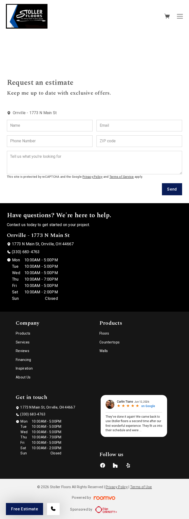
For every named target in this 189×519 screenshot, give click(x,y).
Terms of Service (122, 177)
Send (172, 189)
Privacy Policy (92, 177)
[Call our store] (53, 509)
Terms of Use (141, 487)
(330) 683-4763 (26, 252)
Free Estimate (24, 509)
